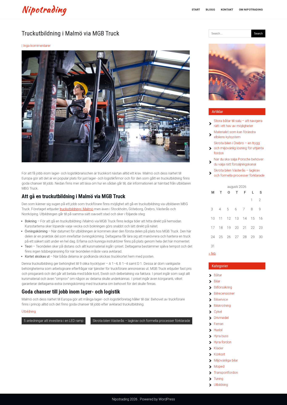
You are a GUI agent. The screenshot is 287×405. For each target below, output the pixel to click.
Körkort (219, 354)
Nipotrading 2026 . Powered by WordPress (143, 399)
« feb (212, 254)
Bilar (217, 281)
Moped (219, 366)
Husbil (218, 330)
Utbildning (29, 311)
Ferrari (218, 324)
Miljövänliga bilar (226, 360)
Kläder (218, 348)
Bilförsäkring (223, 287)
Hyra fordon (222, 342)
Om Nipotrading (251, 9)
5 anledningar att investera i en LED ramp (53, 321)
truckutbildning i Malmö (76, 209)
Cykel (218, 312)
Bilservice (221, 299)
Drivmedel (221, 318)
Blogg (210, 9)
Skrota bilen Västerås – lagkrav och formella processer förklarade (141, 321)
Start (196, 9)
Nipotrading (44, 9)
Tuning (218, 379)
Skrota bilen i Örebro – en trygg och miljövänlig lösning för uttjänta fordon (239, 148)
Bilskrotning (222, 306)
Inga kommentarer (37, 46)
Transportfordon (226, 373)
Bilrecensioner (224, 293)
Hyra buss (221, 336)
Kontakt (227, 9)
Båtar (218, 275)
